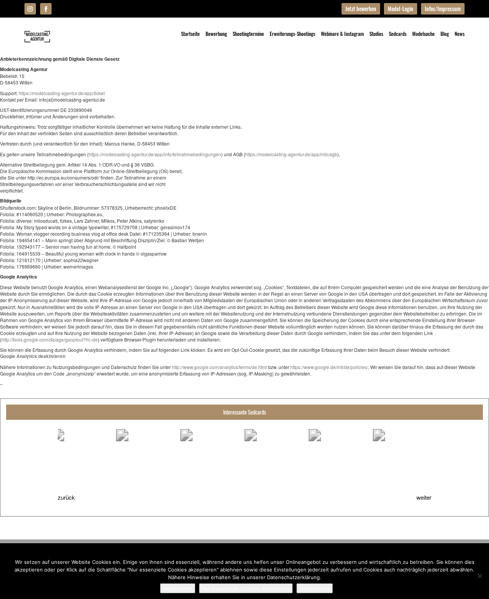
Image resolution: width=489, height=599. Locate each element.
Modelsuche (423, 33)
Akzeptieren (177, 588)
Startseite (190, 33)
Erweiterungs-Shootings (292, 33)
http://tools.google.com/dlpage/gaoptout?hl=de (50, 339)
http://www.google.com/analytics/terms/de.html (219, 367)
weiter (423, 497)
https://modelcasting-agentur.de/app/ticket (62, 93)
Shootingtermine (248, 33)
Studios (376, 33)
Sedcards (397, 33)
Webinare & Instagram (342, 33)
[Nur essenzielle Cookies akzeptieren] (479, 576)
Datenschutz (315, 588)
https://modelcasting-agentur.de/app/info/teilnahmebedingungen (155, 154)
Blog (444, 33)
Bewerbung (216, 33)
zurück (66, 497)
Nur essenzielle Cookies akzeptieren (246, 588)
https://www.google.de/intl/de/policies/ (329, 367)
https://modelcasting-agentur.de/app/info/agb (291, 154)
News (460, 33)
